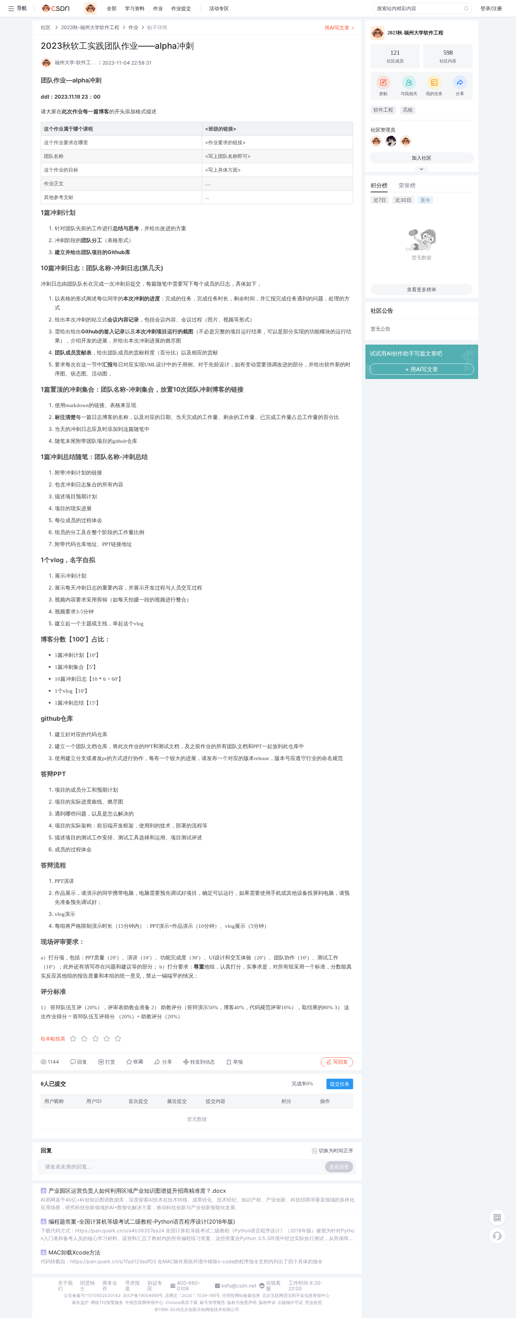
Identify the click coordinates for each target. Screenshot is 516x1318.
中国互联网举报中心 (144, 1302)
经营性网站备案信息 (241, 1295)
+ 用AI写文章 (421, 369)
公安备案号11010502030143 (92, 1295)
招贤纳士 (87, 1285)
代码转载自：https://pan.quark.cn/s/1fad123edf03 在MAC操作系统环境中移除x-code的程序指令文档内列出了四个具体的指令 (182, 1261)
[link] (46, 27)
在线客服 (273, 1285)
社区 (46, 27)
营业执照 (313, 1302)
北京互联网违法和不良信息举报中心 (296, 1295)
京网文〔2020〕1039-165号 (192, 1295)
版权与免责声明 (242, 1302)
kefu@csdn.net (238, 1286)
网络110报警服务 (107, 1302)
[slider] (98, 1038)
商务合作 (109, 1285)
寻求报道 (132, 1285)
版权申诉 (267, 1302)
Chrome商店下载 (181, 1302)
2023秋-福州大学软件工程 (90, 27)
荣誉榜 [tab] (407, 185)
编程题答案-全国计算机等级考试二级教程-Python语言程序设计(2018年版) (141, 1221)
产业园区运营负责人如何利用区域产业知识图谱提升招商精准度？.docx (137, 1190)
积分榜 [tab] (379, 185)
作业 (133, 27)
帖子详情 (157, 27)
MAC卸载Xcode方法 (74, 1252)
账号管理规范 (212, 1302)
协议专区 (154, 1285)
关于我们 (65, 1285)
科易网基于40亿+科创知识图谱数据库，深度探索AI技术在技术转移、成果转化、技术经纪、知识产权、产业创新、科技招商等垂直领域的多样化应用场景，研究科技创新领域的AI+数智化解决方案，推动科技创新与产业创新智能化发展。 (198, 1203)
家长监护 (80, 1302)
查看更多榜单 (421, 289)
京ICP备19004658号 (143, 1295)
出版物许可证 (290, 1302)
